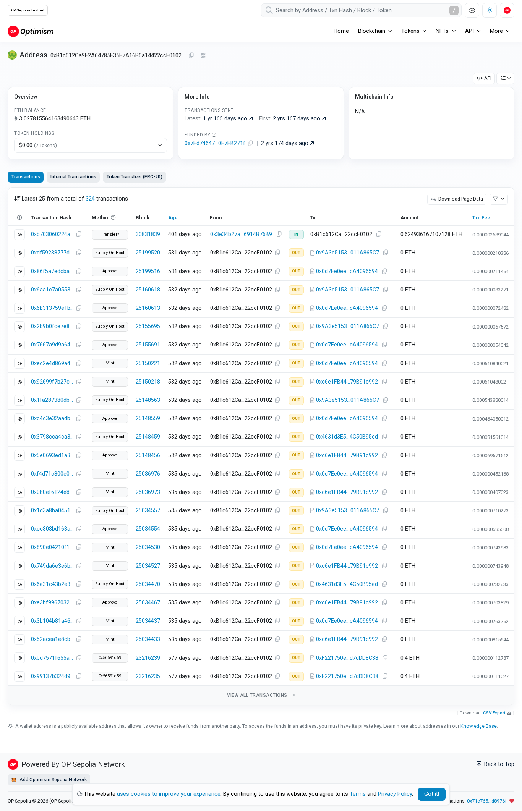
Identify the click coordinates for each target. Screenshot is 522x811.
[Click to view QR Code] (203, 55)
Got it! (431, 794)
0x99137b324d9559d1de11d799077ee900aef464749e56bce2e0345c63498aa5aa (52, 676)
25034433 (148, 639)
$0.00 (38, 145)
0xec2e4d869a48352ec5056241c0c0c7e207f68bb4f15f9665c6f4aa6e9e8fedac (52, 363)
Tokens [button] (410, 31)
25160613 (148, 308)
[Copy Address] (191, 56)
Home (341, 31)
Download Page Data (460, 199)
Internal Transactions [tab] (73, 177)
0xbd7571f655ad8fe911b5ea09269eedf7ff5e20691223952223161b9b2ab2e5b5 (52, 658)
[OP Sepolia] (30, 31)
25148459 (148, 437)
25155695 (148, 326)
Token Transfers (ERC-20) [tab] (134, 177)
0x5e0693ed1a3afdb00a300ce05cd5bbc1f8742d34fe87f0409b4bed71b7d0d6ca (52, 455)
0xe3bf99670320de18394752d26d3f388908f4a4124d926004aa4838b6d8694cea (52, 602)
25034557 (148, 510)
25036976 (148, 474)
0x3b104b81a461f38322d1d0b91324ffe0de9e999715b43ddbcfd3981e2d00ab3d (52, 621)
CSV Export (494, 712)
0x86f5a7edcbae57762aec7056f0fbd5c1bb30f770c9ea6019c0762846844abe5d (52, 271)
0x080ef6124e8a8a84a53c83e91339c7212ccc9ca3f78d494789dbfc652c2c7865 (52, 492)
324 (90, 199)
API (487, 78)
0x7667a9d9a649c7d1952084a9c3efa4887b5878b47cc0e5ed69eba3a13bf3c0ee (52, 345)
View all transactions (258, 695)
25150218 (148, 382)
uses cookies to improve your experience (168, 794)
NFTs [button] (442, 31)
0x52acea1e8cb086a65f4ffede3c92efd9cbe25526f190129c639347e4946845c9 (52, 639)
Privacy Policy (395, 794)
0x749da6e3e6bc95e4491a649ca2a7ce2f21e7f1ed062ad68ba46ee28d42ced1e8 (52, 566)
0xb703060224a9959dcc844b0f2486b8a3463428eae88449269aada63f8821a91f (52, 234)
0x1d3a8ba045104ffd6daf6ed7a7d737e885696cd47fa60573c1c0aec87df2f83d (52, 510)
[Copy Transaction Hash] (78, 234)
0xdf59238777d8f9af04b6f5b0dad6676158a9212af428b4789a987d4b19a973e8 (52, 252)
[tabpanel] (261, 446)
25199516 (148, 271)
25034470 (148, 584)
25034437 (148, 621)
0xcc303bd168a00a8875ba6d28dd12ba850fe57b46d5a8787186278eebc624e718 (52, 529)
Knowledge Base (478, 726)
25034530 (148, 547)
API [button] (469, 31)
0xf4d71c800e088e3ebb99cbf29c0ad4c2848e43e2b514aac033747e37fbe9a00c (52, 474)
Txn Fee (481, 217)
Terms (358, 794)
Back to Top (498, 764)
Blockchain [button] (371, 31)
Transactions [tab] (25, 177)
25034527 (148, 566)
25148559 (148, 418)
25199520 (148, 252)
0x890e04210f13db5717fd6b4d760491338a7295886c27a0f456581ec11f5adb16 (52, 547)
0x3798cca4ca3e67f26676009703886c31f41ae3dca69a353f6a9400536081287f (52, 437)
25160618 (148, 290)
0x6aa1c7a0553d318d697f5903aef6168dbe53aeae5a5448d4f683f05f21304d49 (52, 290)
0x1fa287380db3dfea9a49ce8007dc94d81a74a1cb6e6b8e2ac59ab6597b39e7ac (52, 400)
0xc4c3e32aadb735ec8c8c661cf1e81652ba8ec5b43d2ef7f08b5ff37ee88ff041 (52, 418)
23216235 (148, 676)
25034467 (148, 602)
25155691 (148, 345)
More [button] (496, 31)
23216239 (148, 658)
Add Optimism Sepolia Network (52, 779)
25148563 (148, 400)
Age (173, 217)
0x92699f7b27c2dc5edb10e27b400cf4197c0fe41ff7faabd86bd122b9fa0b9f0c (52, 382)
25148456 (148, 455)
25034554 (148, 529)
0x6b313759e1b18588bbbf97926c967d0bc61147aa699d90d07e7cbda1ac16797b (52, 308)
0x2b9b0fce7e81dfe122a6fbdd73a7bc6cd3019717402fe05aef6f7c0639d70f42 (52, 326)
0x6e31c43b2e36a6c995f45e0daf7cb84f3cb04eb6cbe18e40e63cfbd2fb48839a (52, 584)
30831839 (148, 234)
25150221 (148, 363)
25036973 (148, 492)
